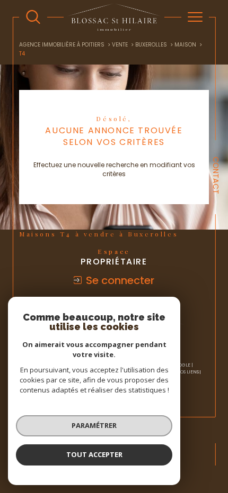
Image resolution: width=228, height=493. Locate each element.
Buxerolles (151, 44)
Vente (120, 44)
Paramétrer (94, 425)
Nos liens (188, 372)
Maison (185, 44)
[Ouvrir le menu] (195, 17)
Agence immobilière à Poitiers (61, 44)
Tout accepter (94, 454)
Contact (216, 175)
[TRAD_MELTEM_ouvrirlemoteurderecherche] (33, 17)
